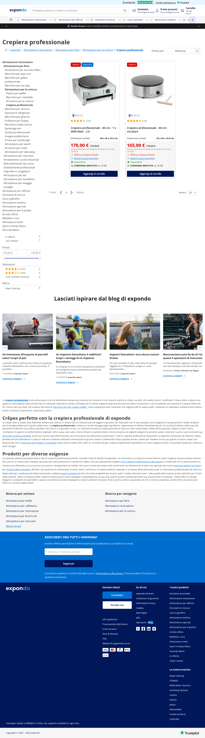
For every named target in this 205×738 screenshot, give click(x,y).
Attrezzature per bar (15, 175)
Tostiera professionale (17, 132)
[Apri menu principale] (11, 20)
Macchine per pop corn (18, 73)
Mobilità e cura (10, 218)
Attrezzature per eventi (18, 144)
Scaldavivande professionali (19, 167)
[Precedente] (60, 192)
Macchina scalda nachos (18, 124)
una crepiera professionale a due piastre (142, 461)
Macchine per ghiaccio (17, 116)
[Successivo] (71, 192)
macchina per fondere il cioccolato (39, 442)
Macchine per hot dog (17, 85)
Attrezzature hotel (12, 222)
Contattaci (117, 595)
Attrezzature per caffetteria (21, 506)
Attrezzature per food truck (21, 516)
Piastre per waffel (16, 93)
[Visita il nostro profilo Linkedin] (149, 629)
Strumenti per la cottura (19, 101)
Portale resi (117, 605)
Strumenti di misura (13, 194)
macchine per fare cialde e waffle (70, 407)
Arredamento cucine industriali (21, 159)
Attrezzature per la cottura (21, 89)
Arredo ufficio (10, 214)
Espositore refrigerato (17, 112)
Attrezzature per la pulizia (16, 210)
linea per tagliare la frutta (187, 465)
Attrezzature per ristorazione (22, 511)
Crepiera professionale (19, 105)
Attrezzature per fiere (16, 66)
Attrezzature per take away (20, 152)
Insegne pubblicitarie (17, 136)
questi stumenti (69, 473)
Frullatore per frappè (17, 120)
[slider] (4, 258)
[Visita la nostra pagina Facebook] (143, 629)
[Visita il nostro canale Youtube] (138, 629)
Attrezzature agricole (14, 206)
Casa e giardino (11, 198)
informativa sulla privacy (109, 573)
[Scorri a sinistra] (6, 26)
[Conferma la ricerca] (124, 10)
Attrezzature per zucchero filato (23, 70)
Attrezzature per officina (16, 191)
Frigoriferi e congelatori (17, 171)
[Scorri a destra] (198, 26)
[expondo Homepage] (6, 50)
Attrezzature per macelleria (19, 179)
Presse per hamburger (17, 140)
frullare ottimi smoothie (18, 469)
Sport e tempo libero (14, 226)
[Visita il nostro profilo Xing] (154, 629)
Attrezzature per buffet (19, 500)
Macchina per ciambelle (19, 97)
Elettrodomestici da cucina (19, 163)
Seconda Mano (10, 230)
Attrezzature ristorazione (17, 62)
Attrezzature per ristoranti (18, 155)
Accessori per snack (16, 148)
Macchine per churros (17, 109)
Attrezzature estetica (14, 202)
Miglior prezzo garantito (86, 158)
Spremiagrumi (13, 128)
